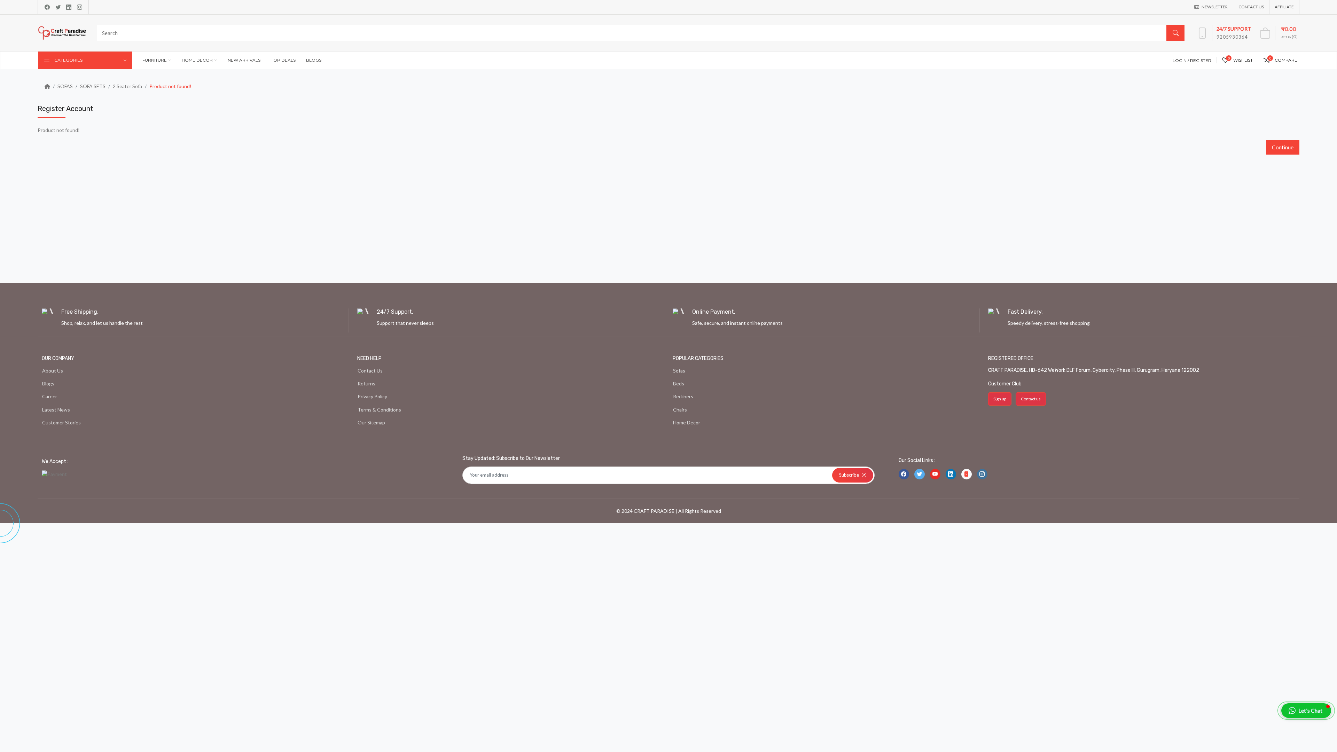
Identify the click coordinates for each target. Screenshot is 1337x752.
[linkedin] (68, 7)
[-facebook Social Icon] (904, 474)
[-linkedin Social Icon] (951, 474)
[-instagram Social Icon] (982, 474)
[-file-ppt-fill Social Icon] (966, 474)
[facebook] (47, 7)
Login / (1181, 60)
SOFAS (65, 86)
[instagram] (79, 7)
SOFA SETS (92, 86)
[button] (1306, 710)
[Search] (1175, 33)
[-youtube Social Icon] (935, 474)
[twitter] (58, 7)
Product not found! (170, 86)
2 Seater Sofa (127, 86)
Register (1200, 60)
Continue (1282, 147)
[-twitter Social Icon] (919, 474)
